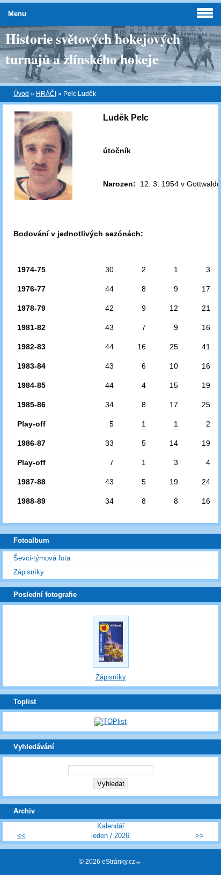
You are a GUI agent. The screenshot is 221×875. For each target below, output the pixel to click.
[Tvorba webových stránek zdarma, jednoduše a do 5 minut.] (139, 862)
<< (21, 836)
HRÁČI (46, 94)
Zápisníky (28, 572)
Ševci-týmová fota (41, 558)
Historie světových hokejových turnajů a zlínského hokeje (92, 48)
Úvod (21, 94)
